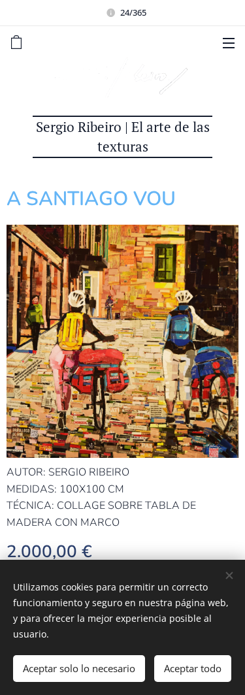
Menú (229, 42)
